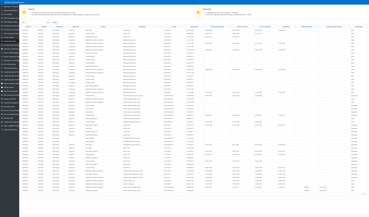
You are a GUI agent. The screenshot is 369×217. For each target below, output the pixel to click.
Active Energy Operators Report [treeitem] (13, 33)
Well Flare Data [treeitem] (8, 118)
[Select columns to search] (24, 22)
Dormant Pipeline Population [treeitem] (12, 114)
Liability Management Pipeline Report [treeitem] (15, 80)
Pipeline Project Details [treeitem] (11, 91)
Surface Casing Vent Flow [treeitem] (12, 57)
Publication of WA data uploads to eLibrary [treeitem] (17, 49)
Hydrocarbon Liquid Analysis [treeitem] (12, 60)
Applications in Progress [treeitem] (11, 7)
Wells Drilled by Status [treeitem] (10, 22)
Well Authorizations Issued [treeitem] (12, 18)
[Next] (365, 194)
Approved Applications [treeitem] (10, 10)
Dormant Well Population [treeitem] (11, 53)
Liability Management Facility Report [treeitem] (15, 76)
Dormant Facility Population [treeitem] (12, 110)
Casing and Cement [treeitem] (10, 99)
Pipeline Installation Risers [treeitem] (12, 83)
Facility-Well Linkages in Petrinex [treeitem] (14, 103)
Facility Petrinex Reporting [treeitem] (12, 122)
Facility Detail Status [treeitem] (10, 41)
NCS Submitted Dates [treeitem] (10, 68)
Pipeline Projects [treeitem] (9, 87)
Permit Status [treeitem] (8, 14)
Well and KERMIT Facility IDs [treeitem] (13, 126)
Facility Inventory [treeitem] (9, 37)
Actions (54, 22)
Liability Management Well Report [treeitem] (14, 72)
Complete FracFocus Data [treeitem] (12, 45)
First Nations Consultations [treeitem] (12, 30)
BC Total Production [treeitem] (10, 64)
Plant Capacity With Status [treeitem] (12, 95)
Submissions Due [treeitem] (9, 107)
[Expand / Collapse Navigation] (2, 2)
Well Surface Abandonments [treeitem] (12, 26)
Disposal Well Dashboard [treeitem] (11, 130)
